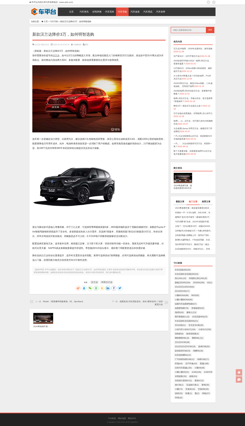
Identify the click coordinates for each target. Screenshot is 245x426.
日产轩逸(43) (191, 363)
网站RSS (132, 418)
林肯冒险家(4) (192, 334)
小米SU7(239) (204, 329)
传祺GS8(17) (203, 359)
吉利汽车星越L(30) (183, 368)
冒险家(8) (179, 334)
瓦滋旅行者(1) (192, 385)
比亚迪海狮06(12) (183, 355)
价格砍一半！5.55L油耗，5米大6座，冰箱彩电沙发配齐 (194, 212)
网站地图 (122, 418)
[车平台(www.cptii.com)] (43, 8)
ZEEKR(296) (198, 282)
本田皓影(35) (181, 376)
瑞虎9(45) (179, 312)
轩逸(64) (179, 363)
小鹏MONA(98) (182, 295)
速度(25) (179, 393)
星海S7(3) (199, 380)
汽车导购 (54, 21)
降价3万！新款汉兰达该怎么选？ (188, 106)
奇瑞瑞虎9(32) (197, 308)
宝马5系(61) (180, 325)
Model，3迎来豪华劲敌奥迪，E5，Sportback (63, 301)
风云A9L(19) (180, 278)
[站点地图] (208, 2)
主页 (46, 21)
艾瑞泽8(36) (203, 389)
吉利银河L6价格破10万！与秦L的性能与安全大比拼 (194, 231)
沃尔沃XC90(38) (182, 342)
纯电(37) (206, 393)
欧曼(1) (188, 393)
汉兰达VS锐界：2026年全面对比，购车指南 (193, 48)
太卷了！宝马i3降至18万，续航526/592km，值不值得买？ (194, 226)
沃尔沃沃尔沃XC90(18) (185, 346)
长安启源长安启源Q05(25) (186, 274)
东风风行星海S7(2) (183, 380)
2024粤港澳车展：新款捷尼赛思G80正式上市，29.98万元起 (194, 208)
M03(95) (195, 295)
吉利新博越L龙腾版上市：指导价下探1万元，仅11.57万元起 (194, 235)
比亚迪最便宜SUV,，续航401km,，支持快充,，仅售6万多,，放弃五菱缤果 (194, 249)
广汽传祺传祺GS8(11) (184, 359)
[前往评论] (239, 379)
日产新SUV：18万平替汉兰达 (187, 56)
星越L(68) (204, 363)
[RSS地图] (214, 2)
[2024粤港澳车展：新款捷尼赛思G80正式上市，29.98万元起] (183, 174)
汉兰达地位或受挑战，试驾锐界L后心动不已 (193, 113)
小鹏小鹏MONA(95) (184, 299)
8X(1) (209, 282)
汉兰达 (37, 45)
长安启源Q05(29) (182, 270)
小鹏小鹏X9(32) (182, 372)
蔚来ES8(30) (204, 346)
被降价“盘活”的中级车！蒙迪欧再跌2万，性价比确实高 (194, 217)
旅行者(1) (179, 385)
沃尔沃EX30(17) (182, 291)
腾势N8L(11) (197, 338)
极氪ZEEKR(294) (182, 282)
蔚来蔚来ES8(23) (182, 351)
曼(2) (197, 393)
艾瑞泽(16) (190, 389)
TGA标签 (112, 418)
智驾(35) (205, 385)
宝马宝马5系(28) (196, 325)
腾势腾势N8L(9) (182, 338)
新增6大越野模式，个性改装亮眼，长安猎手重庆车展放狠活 (194, 240)
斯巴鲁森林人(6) (182, 316)
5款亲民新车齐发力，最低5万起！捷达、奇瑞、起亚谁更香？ (194, 244)
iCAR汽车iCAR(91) (212, 372)
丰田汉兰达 (44, 45)
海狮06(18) (198, 351)
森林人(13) (191, 312)
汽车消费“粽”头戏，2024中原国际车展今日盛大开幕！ (194, 221)
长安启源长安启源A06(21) (186, 321)
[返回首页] (239, 372)
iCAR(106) (196, 372)
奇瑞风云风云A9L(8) (198, 278)
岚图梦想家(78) (182, 308)
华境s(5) (178, 397)
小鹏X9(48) (200, 368)
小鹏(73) (179, 389)
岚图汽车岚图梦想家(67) (186, 304)
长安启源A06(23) (199, 316)
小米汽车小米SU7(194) (185, 329)
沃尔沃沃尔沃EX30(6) (184, 287)
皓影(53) (193, 376)
